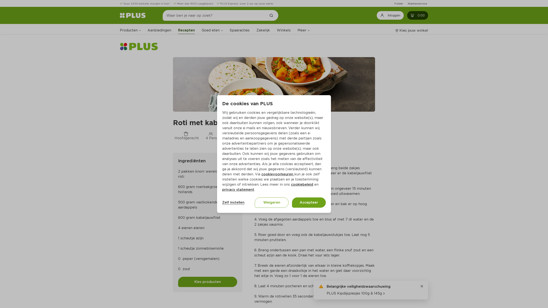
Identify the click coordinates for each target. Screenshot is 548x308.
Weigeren (271, 202)
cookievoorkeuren (277, 174)
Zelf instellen (233, 202)
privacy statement (238, 190)
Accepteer (309, 202)
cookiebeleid (302, 184)
